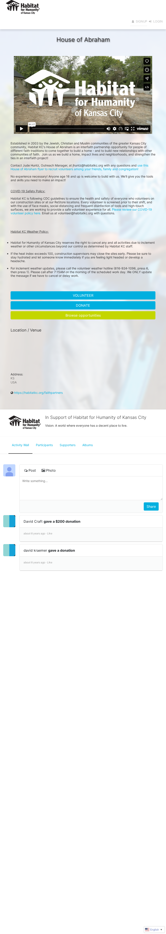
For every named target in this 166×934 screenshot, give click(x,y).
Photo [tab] (51, 470)
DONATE (83, 305)
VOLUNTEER (83, 295)
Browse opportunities (83, 315)
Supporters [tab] (67, 445)
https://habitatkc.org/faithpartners (38, 392)
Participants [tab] (44, 445)
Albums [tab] (87, 445)
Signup (141, 21)
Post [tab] (32, 470)
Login (158, 21)
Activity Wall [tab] (20, 445)
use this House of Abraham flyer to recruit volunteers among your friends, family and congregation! (80, 167)
